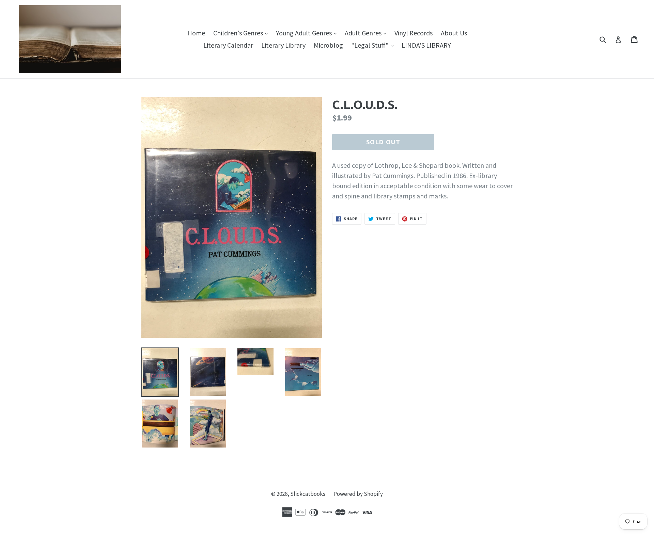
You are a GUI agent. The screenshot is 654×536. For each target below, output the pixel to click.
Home (196, 33)
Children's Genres (242, 32)
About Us (454, 33)
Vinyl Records (413, 33)
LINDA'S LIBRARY (426, 45)
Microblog (328, 45)
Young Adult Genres (308, 32)
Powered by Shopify (358, 494)
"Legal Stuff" (374, 44)
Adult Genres (367, 32)
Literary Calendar (228, 45)
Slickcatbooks (307, 494)
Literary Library (283, 45)
